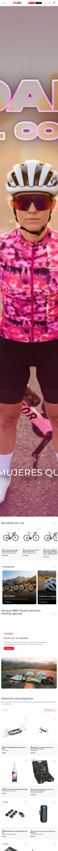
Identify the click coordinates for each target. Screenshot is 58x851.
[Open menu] (4, 3)
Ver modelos (7, 602)
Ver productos (9, 648)
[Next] (55, 522)
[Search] (45, 3)
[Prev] (51, 522)
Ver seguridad (42, 602)
